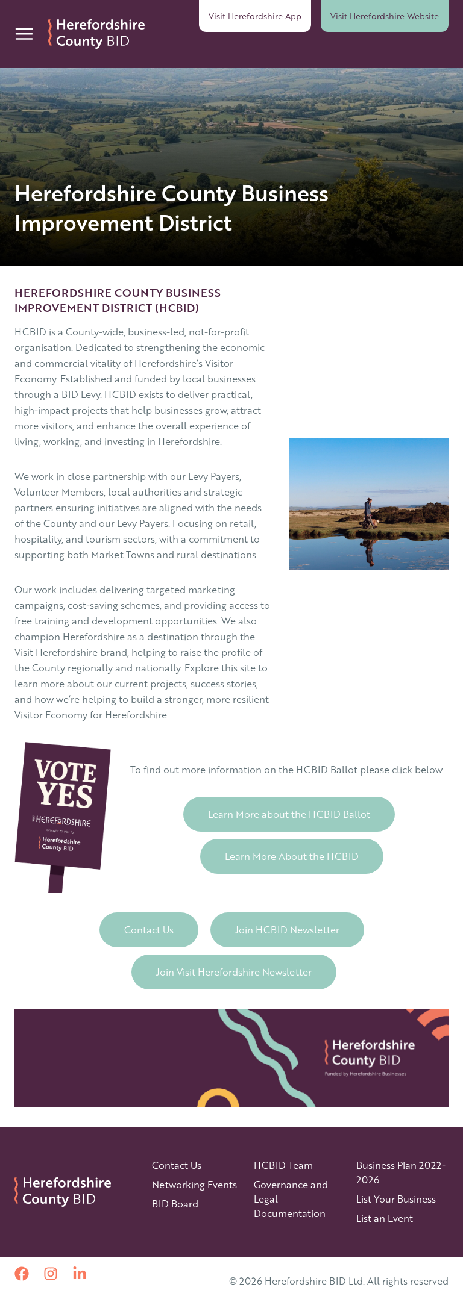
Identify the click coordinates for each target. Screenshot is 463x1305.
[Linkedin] (79, 1273)
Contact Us (149, 929)
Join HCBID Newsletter (287, 929)
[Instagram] (50, 1273)
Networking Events (194, 1184)
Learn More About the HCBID (292, 856)
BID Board (175, 1203)
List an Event (384, 1218)
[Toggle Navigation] (24, 33)
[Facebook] (21, 1273)
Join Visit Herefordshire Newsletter (234, 971)
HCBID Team (283, 1165)
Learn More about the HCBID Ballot (289, 814)
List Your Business (396, 1198)
